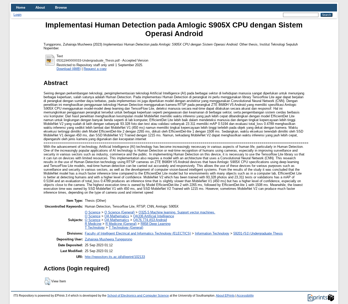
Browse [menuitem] (61, 7)
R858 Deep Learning (155, 224)
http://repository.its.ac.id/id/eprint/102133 (115, 257)
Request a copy (95, 69)
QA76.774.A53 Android (150, 220)
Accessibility (245, 295)
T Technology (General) (126, 227)
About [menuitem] (40, 7)
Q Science (92, 212)
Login (17, 15)
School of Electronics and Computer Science (138, 295)
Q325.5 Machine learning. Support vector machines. (177, 212)
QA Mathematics (116, 216)
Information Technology (212, 233)
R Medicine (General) (121, 224)
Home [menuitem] (20, 7)
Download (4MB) (69, 69)
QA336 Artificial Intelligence (153, 216)
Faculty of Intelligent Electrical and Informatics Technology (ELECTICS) (138, 233)
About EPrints (225, 295)
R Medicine (93, 224)
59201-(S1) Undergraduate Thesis (258, 233)
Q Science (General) (119, 212)
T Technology (95, 227)
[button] (47, 281)
